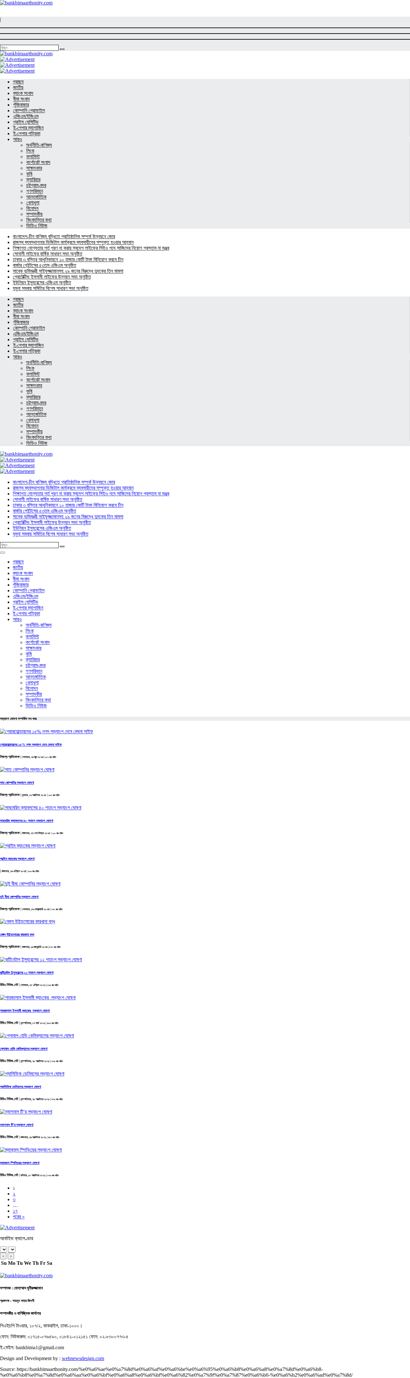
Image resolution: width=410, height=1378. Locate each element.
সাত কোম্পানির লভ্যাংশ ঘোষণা (17, 782)
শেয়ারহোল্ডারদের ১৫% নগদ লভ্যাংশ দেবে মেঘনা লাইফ (31, 744)
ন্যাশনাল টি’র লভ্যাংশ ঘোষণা (16, 1125)
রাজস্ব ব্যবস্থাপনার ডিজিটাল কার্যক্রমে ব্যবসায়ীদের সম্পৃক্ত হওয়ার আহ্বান (73, 242)
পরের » (19, 1216)
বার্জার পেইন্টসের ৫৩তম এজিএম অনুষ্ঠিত (44, 265)
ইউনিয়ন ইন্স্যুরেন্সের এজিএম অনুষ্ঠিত (42, 282)
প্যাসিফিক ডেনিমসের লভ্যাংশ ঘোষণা (20, 1087)
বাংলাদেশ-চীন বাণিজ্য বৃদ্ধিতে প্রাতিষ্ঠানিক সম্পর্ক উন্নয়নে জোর (64, 236)
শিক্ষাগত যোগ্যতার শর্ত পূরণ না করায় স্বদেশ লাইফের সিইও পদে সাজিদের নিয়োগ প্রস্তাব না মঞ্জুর (91, 248)
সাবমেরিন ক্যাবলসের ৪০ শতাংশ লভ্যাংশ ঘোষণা (26, 821)
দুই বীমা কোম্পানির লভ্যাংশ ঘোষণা (19, 897)
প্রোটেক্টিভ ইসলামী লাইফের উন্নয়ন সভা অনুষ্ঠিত (52, 277)
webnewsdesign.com (83, 1358)
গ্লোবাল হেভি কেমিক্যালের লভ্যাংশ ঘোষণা (23, 1049)
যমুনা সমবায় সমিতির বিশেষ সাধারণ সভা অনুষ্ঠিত (50, 288)
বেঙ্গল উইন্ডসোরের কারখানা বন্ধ (17, 934)
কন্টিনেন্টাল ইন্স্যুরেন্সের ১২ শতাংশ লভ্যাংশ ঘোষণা (26, 972)
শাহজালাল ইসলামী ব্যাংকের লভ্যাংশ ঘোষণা (25, 1010)
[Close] (2, 553)
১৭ (15, 1211)
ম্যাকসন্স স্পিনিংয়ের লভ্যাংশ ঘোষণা (19, 1163)
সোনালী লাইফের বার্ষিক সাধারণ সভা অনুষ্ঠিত (47, 253)
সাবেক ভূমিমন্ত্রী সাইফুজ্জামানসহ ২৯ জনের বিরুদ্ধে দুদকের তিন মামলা (68, 271)
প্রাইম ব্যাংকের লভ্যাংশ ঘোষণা (17, 859)
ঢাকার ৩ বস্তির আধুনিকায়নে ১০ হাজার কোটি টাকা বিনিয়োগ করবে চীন (68, 259)
